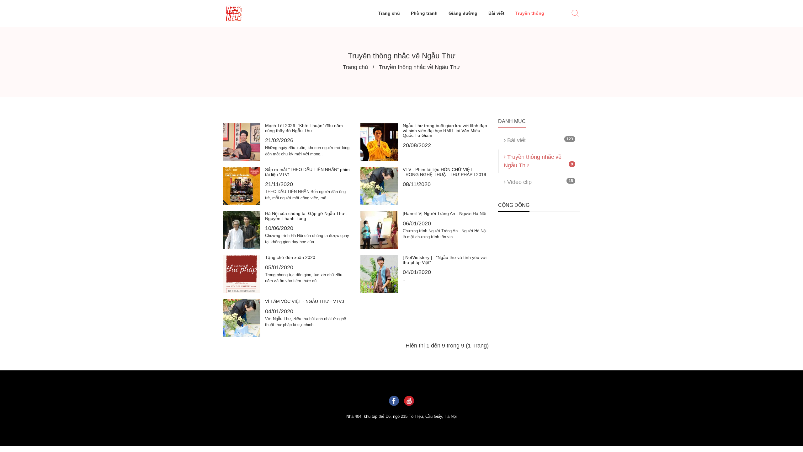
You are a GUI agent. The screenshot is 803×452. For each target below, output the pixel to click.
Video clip (539, 182)
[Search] (575, 14)
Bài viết (539, 140)
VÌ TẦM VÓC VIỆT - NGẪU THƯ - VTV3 (304, 301)
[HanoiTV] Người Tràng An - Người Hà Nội (444, 213)
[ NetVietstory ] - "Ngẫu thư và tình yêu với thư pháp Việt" (445, 260)
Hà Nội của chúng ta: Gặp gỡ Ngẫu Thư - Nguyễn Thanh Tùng (306, 216)
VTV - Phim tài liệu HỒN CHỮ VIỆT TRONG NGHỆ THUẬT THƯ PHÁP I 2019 (444, 172)
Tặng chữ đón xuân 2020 (290, 257)
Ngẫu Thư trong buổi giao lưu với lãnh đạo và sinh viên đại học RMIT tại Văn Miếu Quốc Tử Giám (445, 130)
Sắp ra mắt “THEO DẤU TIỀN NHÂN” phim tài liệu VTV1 (307, 172)
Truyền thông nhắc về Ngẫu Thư (538, 161)
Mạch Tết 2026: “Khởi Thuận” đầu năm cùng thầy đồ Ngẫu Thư (304, 128)
